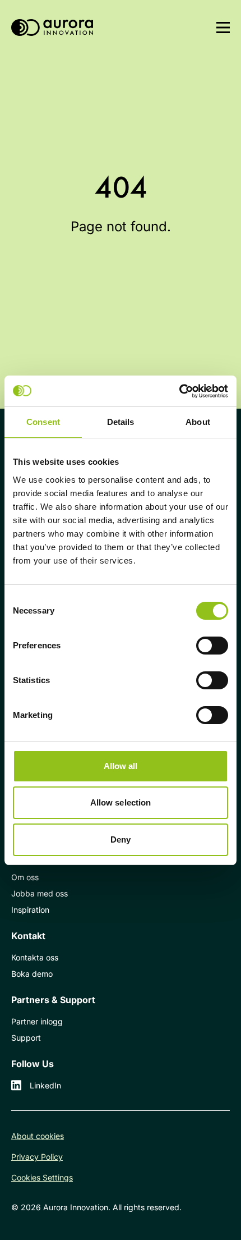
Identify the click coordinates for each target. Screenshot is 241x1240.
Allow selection (120, 802)
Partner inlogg (37, 1021)
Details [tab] (121, 422)
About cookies (37, 1136)
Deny (120, 839)
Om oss (25, 877)
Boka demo (32, 973)
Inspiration (30, 909)
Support (26, 1037)
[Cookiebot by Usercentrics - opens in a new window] (179, 391)
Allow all (121, 766)
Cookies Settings (42, 1177)
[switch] (212, 646)
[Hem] (52, 27)
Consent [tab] (43, 422)
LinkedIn (45, 1085)
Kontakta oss (34, 957)
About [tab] (198, 422)
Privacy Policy (37, 1156)
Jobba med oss (39, 893)
